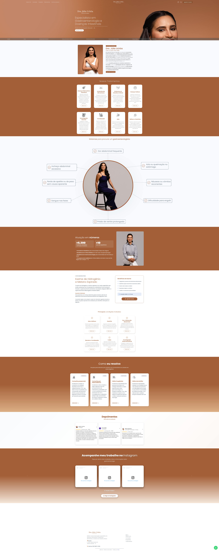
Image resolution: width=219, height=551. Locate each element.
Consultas (35, 2)
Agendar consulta (79, 30)
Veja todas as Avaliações (109, 419)
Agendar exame (130, 299)
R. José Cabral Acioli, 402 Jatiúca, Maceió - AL (93, 543)
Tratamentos (47, 2)
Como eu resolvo (55, 2)
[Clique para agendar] (216, 548)
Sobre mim (28, 2)
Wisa (118, 549)
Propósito (40, 2)
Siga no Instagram (110, 496)
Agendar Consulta (188, 2)
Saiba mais (84, 105)
